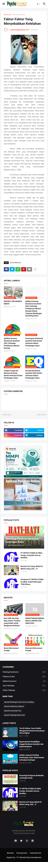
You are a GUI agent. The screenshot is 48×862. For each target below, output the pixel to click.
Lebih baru (7, 415)
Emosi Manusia (19, 15)
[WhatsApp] (17, 269)
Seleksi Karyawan (24, 681)
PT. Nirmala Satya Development (29, 857)
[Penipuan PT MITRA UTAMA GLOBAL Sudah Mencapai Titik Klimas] (11, 583)
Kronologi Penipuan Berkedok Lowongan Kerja (31, 776)
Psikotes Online (24, 677)
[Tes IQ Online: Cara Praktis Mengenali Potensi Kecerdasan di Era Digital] (10, 732)
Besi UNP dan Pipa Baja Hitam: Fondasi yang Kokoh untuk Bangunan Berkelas (12, 622)
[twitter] (21, 841)
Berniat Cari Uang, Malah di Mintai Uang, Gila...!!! (32, 567)
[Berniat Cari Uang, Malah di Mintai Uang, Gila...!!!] (11, 570)
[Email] (29, 269)
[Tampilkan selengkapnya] (35, 269)
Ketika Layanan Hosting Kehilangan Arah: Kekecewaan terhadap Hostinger (31, 757)
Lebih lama (41, 415)
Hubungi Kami (35, 853)
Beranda (7, 15)
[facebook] (15, 841)
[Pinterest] (23, 269)
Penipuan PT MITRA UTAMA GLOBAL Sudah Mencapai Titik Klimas (32, 581)
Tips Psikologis (24, 686)
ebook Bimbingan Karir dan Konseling (19, 702)
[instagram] (27, 841)
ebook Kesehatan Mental (14, 706)
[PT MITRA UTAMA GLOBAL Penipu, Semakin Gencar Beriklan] (11, 557)
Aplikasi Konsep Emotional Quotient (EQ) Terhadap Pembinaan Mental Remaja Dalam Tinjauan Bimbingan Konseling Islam (33, 308)
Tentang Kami (21, 853)
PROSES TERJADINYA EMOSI (13, 302)
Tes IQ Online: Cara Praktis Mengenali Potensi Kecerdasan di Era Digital (32, 730)
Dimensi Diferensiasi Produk (33, 649)
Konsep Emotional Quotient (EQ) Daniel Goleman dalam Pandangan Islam (33, 374)
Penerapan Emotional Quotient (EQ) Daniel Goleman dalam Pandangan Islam (34, 342)
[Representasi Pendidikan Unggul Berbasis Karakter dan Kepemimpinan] (10, 745)
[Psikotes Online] (23, 477)
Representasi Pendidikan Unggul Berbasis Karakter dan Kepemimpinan (31, 744)
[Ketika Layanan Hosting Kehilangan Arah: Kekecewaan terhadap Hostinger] (10, 759)
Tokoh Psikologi (24, 690)
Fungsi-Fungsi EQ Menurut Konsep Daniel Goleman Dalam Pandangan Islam (13, 374)
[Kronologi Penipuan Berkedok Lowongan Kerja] (10, 779)
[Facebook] (6, 269)
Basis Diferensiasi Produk (11, 649)
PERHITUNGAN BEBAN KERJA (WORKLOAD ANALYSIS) (34, 620)
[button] (3, 4)
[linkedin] (32, 841)
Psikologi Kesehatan (24, 672)
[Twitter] (12, 269)
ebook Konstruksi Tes (12, 711)
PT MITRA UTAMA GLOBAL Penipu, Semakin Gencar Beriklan (31, 555)
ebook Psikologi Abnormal (14, 715)
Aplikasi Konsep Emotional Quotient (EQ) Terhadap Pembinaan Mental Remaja (12, 343)
